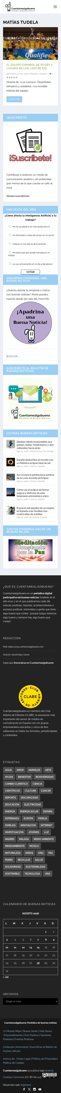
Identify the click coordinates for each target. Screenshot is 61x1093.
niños (29, 853)
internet (46, 825)
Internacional (36, 451)
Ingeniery (26, 1085)
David (12, 74)
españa (47, 811)
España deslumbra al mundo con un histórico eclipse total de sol (35, 461)
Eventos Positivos (24, 1039)
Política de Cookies (13, 1062)
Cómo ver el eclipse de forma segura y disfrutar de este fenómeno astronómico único (33, 493)
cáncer (46, 790)
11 (15, 947)
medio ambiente (44, 839)
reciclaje (24, 860)
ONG (41, 853)
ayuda (9, 777)
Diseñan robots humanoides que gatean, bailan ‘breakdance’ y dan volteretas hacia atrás (35, 444)
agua (8, 770)
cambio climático (16, 783)
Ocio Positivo (31, 1035)
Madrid (9, 839)
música (34, 846)
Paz (50, 853)
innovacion (28, 825)
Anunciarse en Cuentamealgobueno (34, 662)
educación (12, 804)
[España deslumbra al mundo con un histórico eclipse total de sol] (10, 462)
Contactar (8, 1047)
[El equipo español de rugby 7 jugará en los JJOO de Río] (30, 43)
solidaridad (13, 866)
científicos (12, 790)
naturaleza (13, 853)
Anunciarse (22, 1047)
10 (7, 947)
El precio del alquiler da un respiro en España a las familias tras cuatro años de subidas (35, 511)
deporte (10, 797)
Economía (34, 517)
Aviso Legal (24, 1058)
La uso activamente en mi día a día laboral (32, 264)
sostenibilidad (35, 866)
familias (10, 825)
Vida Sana (45, 1031)
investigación (14, 832)
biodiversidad (45, 777)
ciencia (37, 783)
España (42, 74)
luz (46, 832)
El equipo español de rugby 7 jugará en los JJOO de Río (29, 66)
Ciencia (33, 466)
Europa (28, 818)
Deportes (34, 74)
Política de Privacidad (44, 1058)
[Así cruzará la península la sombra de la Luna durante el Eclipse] (10, 477)
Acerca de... (9, 1058)
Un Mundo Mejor (12, 1031)
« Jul (5, 977)
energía (10, 811)
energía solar (29, 811)
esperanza (12, 818)
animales (34, 770)
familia (42, 818)
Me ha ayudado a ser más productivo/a (31, 227)
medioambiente (15, 846)
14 (38, 947)
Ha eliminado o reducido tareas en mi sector (33, 235)
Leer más (14, 99)
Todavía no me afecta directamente (29, 244)
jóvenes (33, 832)
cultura (30, 790)
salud (39, 860)
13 (30, 947)
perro (9, 860)
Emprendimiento (13, 1035)
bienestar (24, 777)
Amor (20, 770)
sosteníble (12, 873)
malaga (24, 839)
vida (47, 873)
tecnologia (32, 873)
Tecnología (48, 451)
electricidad (32, 804)
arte (48, 770)
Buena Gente (30, 1031)
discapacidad (29, 797)
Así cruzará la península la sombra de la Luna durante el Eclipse (35, 476)
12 (23, 947)
